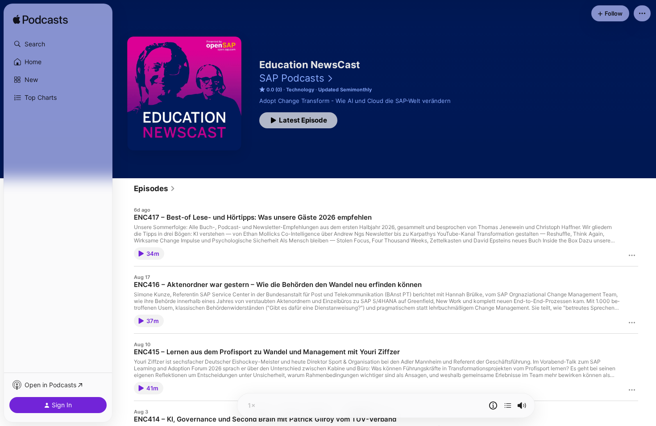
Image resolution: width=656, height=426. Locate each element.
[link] (154, 188)
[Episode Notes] (493, 405)
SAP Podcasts (291, 78)
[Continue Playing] (507, 405)
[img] (40, 20)
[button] (58, 44)
